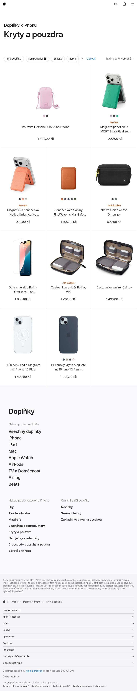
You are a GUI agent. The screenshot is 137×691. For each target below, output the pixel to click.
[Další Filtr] (82, 59)
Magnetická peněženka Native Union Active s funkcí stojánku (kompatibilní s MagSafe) (23, 212)
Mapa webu (100, 686)
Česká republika (11, 676)
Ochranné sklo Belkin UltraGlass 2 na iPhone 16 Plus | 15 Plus (23, 290)
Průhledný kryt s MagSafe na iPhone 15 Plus (23, 367)
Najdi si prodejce (34, 671)
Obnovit (91, 58)
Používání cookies (41, 686)
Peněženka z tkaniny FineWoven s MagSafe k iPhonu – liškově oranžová (69, 212)
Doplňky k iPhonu (31, 602)
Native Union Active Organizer (114, 212)
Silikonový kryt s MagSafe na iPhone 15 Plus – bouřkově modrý (68, 367)
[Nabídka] (132, 4)
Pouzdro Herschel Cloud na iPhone (45, 127)
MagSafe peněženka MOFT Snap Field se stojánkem (114, 129)
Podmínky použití (61, 686)
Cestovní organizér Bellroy (114, 287)
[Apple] (4, 601)
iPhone (14, 602)
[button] (115, 4)
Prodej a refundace (82, 686)
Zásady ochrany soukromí (16, 686)
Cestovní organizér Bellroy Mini (68, 290)
